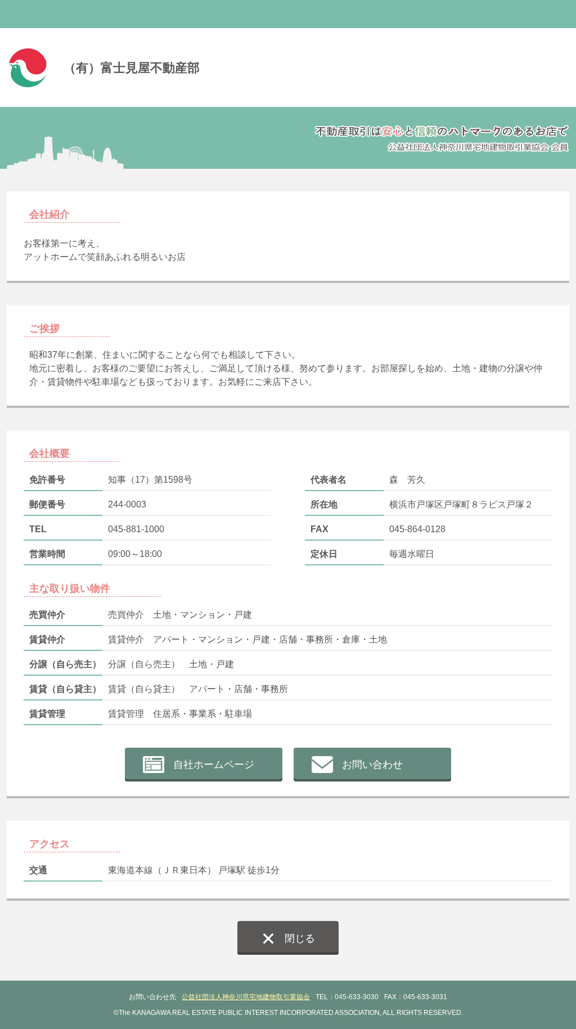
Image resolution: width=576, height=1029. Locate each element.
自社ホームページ (213, 764)
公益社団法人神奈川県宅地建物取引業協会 (246, 997)
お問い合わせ (372, 764)
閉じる (300, 938)
